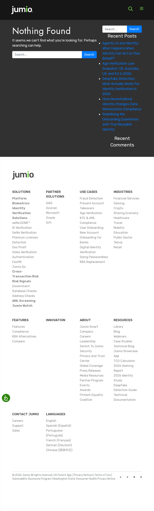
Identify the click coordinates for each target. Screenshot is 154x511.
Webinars (120, 336)
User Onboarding (91, 227)
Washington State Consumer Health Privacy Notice (84, 478)
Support (17, 425)
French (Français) (58, 440)
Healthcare (121, 218)
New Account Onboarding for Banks (90, 237)
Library (118, 326)
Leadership (87, 341)
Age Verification (91, 213)
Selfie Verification (24, 232)
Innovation (55, 320)
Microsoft (53, 213)
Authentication (23, 257)
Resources (123, 320)
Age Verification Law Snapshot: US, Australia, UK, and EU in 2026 (120, 68)
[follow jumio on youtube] (127, 477)
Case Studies (123, 341)
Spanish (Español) (58, 425)
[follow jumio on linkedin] (120, 477)
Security (86, 351)
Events (85, 385)
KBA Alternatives (24, 336)
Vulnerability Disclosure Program (31, 478)
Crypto (118, 208)
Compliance (20, 331)
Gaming (119, 203)
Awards (85, 390)
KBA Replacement (92, 262)
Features (20, 320)
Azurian (51, 208)
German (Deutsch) (59, 445)
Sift (48, 222)
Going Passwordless (94, 257)
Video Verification (24, 252)
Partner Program (91, 380)
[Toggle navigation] (141, 9)
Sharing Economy (126, 213)
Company (86, 331)
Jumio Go (19, 267)
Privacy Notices (83, 475)
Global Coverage (91, 366)
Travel (118, 223)
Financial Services (126, 198)
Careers (85, 336)
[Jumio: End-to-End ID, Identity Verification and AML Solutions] (22, 11)
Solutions (21, 192)
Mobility (119, 227)
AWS (49, 203)
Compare (18, 341)
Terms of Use (103, 475)
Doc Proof (19, 247)
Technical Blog (124, 346)
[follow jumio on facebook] (141, 477)
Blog (117, 331)
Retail (118, 247)
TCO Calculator (124, 361)
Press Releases (90, 370)
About (85, 320)
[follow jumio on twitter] (134, 477)
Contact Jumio (25, 414)
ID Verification (22, 227)
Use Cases (88, 192)
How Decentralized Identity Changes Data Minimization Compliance (121, 104)
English (51, 421)
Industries (123, 192)
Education (121, 232)
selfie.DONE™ (21, 223)
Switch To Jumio (91, 346)
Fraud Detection (91, 198)
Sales (16, 430)
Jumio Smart (89, 326)
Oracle (50, 218)
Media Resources (91, 375)
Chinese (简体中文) (59, 450)
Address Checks (23, 296)
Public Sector (123, 237)
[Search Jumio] (130, 9)
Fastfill (17, 262)
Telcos (118, 242)
